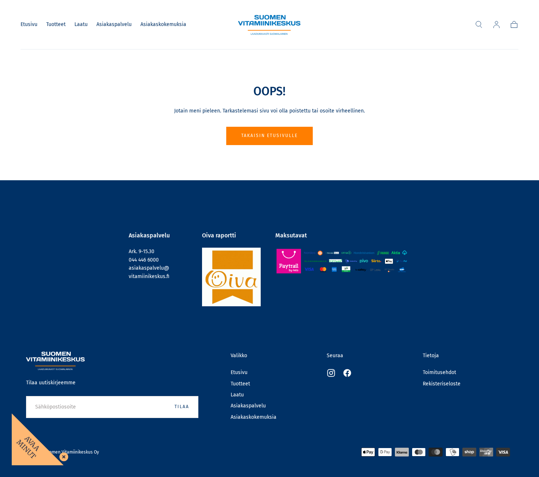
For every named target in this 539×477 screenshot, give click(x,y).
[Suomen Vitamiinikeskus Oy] (55, 361)
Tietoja (431, 355)
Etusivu (29, 24)
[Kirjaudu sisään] (496, 24)
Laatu (81, 24)
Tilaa (182, 406)
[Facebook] (347, 373)
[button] (478, 24)
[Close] (62, 455)
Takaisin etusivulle (269, 135)
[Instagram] (331, 373)
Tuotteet (56, 24)
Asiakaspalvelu (114, 24)
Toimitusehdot (439, 372)
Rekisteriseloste (442, 384)
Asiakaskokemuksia (163, 24)
